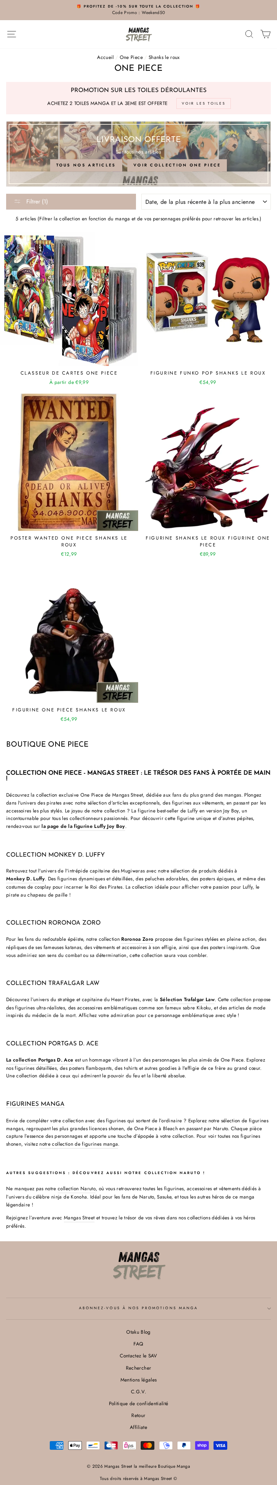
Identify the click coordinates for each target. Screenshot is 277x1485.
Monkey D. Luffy (25, 878)
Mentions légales (138, 1379)
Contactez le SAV (138, 1355)
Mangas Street (79, 1217)
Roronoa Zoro (137, 939)
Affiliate (138, 1427)
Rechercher (138, 1367)
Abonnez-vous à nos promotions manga (138, 1308)
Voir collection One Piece (177, 165)
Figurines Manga (35, 1104)
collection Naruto (77, 1188)
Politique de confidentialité (138, 1403)
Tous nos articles (86, 165)
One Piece (131, 57)
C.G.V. (138, 1391)
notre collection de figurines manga (78, 1143)
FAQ (138, 1343)
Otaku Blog (138, 1331)
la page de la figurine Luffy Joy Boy (83, 826)
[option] (138, 10)
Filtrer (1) (36, 201)
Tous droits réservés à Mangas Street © (138, 1478)
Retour (138, 1415)
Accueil (105, 57)
